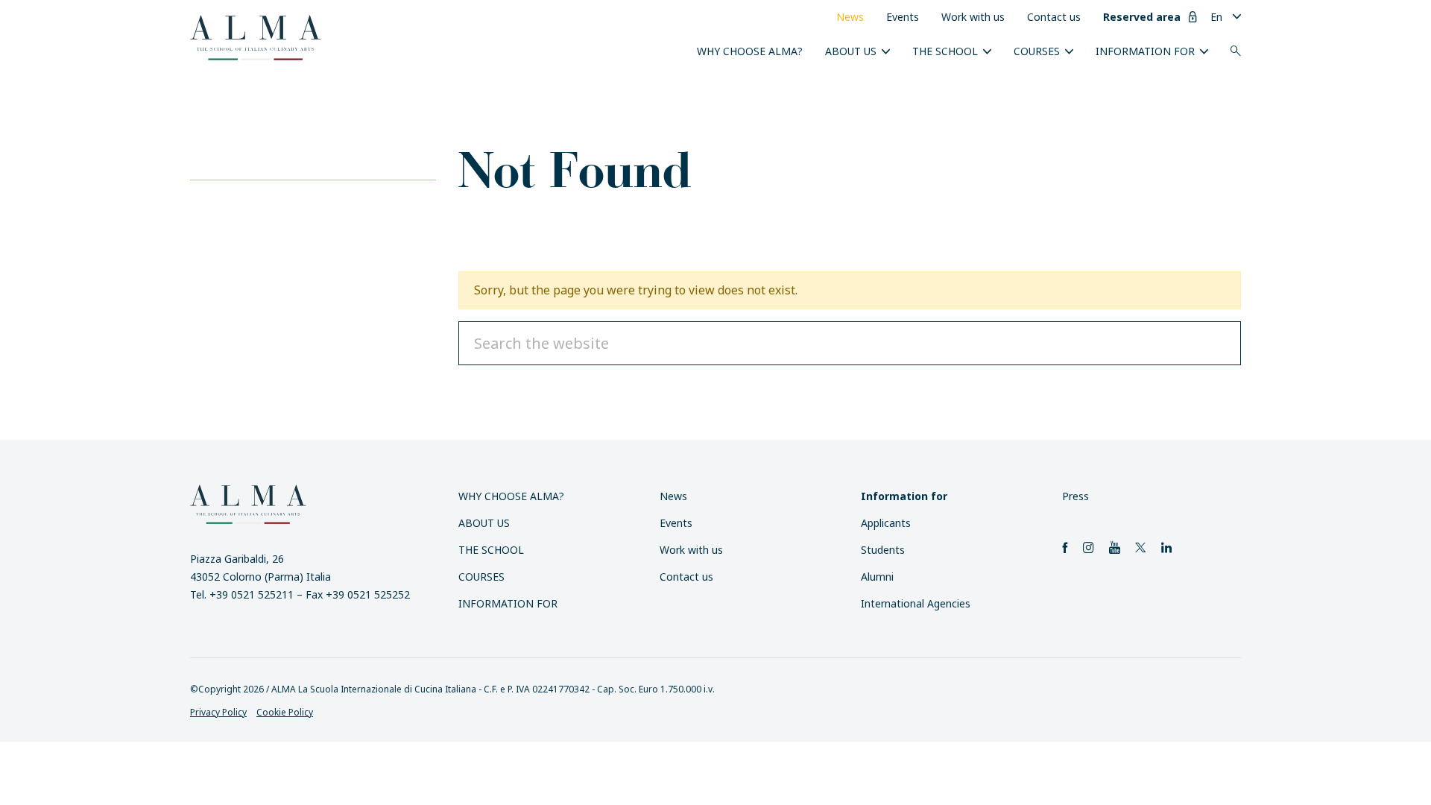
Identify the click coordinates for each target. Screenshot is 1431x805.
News (850, 17)
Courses (1037, 51)
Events (902, 17)
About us (850, 51)
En (1216, 17)
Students (883, 550)
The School (945, 51)
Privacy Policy (218, 712)
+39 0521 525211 (251, 594)
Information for (1145, 51)
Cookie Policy (284, 712)
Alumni (877, 576)
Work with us (973, 17)
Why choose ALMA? (750, 51)
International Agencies (915, 603)
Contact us (1054, 17)
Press (1075, 496)
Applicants (886, 523)
